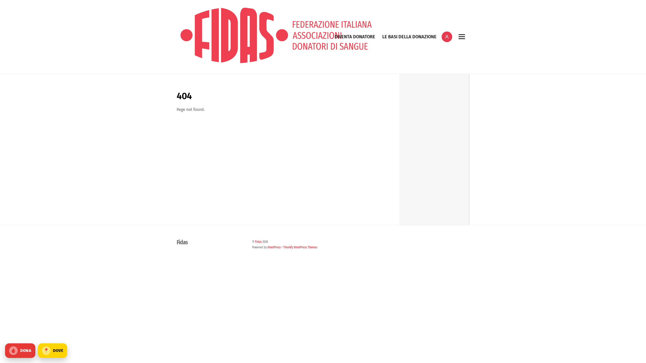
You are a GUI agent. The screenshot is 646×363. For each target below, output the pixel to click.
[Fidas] (276, 64)
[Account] (447, 37)
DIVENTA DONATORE (355, 37)
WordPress (274, 247)
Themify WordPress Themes (300, 247)
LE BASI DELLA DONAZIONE (409, 37)
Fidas (258, 242)
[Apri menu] (461, 36)
